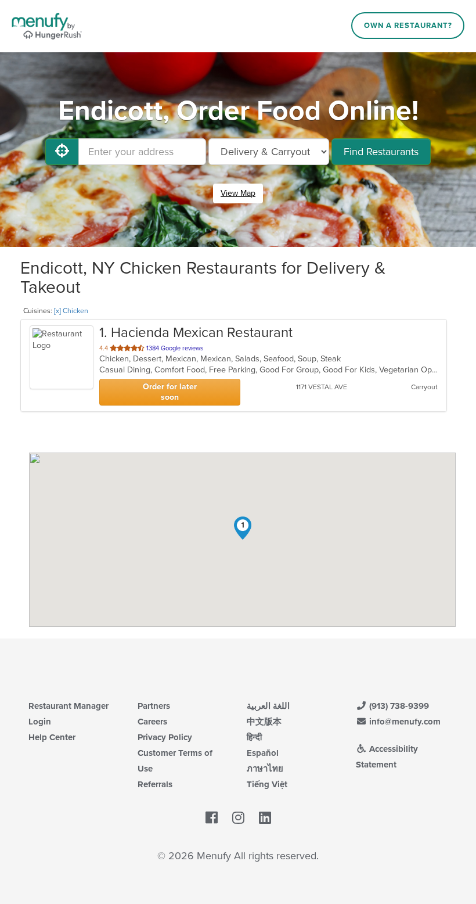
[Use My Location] (62, 151)
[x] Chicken (71, 311)
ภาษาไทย (265, 768)
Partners (154, 706)
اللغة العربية (268, 706)
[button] (242, 528)
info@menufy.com (404, 721)
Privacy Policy (165, 737)
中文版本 (264, 721)
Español (263, 753)
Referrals (155, 784)
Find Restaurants (381, 151)
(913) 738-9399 (398, 706)
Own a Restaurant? (408, 25)
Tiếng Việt (267, 784)
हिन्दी (254, 737)
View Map (238, 193)
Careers (152, 721)
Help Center (51, 737)
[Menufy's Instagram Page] (238, 818)
